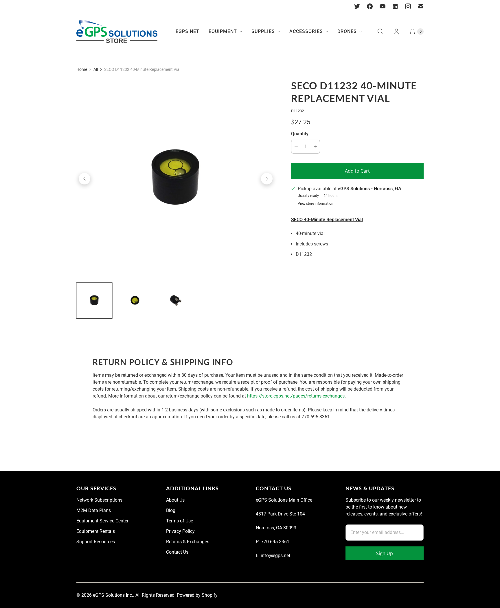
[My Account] (396, 31)
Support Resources (95, 541)
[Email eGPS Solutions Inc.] (420, 6)
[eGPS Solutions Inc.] (116, 31)
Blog (170, 510)
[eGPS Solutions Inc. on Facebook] (369, 6)
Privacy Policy (180, 531)
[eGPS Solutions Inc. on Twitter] (357, 6)
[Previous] (84, 178)
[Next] (267, 178)
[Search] (380, 31)
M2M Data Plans (93, 510)
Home (81, 69)
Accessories (306, 31)
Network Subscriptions (99, 500)
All (95, 69)
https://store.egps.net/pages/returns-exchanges (296, 396)
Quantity (299, 133)
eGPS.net (187, 31)
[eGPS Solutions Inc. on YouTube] (382, 6)
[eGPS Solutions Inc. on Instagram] (408, 6)
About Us (175, 500)
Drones (347, 31)
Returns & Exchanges (187, 541)
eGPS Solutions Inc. (113, 595)
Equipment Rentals (95, 531)
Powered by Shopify (197, 595)
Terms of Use (179, 521)
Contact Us (177, 552)
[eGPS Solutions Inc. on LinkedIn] (395, 6)
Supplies (263, 31)
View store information (315, 204)
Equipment (223, 31)
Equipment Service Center (102, 521)
